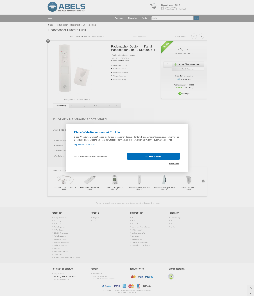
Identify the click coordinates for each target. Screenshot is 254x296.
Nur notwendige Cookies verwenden (90, 156)
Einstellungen (174, 164)
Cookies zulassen (154, 156)
